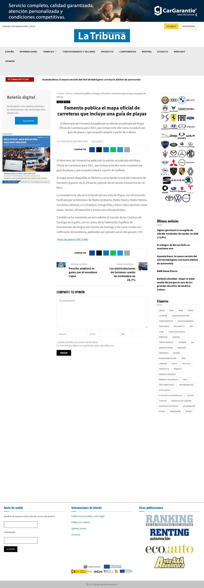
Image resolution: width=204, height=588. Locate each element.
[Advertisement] (102, 458)
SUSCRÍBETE (171, 26)
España (9, 52)
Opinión (10, 61)
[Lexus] (190, 147)
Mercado (179, 52)
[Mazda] (174, 156)
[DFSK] (190, 112)
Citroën (163, 315)
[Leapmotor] (182, 147)
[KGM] (182, 139)
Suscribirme (28, 120)
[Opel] (165, 174)
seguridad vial (186, 385)
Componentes (127, 52)
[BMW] (182, 103)
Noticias (69, 93)
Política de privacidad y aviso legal (87, 516)
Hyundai (182, 342)
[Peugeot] (174, 174)
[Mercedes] (182, 156)
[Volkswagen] (178, 201)
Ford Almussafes (177, 332)
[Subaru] (174, 192)
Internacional (29, 52)
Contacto (75, 534)
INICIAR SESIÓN (188, 26)
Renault (178, 369)
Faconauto (179, 326)
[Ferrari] (174, 121)
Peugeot (186, 363)
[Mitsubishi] (174, 165)
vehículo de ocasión (181, 401)
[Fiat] (182, 121)
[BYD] (190, 103)
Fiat (191, 326)
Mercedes (163, 353)
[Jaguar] (165, 139)
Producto (107, 52)
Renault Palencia (167, 374)
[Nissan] (182, 165)
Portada (60, 93)
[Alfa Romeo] (165, 103)
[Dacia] (182, 112)
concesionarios (185, 321)
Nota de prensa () (72, 239)
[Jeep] (173, 139)
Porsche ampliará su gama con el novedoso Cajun (83, 272)
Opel (183, 358)
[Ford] (190, 121)
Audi (171, 310)
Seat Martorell (166, 385)
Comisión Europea (180, 315)
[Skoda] (189, 183)
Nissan (176, 353)
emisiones (164, 326)
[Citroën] (165, 112)
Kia (192, 342)
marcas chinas (166, 347)
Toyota (163, 401)
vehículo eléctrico (168, 406)
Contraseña (9, 532)
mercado (182, 347)
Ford (161, 332)
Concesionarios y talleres (78, 52)
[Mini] (165, 165)
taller (190, 395)
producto (164, 369)
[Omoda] (190, 165)
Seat (185, 379)
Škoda (189, 411)
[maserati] (165, 156)
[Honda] (165, 130)
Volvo (162, 411)
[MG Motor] (190, 156)
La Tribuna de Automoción (72, 141)
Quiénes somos (78, 528)
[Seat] (167, 183)
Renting (147, 52)
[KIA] (190, 139)
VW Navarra (175, 411)
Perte (174, 363)
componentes (166, 321)
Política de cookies (80, 522)
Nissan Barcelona (167, 358)
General (66, 102)
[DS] (165, 121)
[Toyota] (169, 201)
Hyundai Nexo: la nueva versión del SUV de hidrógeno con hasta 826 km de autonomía (91, 79)
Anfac (162, 310)
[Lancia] (165, 147)
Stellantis (164, 390)
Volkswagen (189, 406)
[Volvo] (186, 201)
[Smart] (165, 192)
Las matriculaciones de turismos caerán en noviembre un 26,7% (122, 274)
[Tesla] (190, 192)
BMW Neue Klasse (167, 271)
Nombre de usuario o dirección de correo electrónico (29, 516)
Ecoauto (162, 52)
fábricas (163, 337)
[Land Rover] (174, 147)
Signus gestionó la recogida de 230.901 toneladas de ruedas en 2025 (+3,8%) (177, 233)
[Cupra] (174, 112)
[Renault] (190, 174)
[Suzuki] (182, 192)
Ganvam (176, 337)
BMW (180, 310)
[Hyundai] (174, 130)
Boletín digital (21, 97)
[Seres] (177, 183)
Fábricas (48, 52)
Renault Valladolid (168, 379)
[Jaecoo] (190, 130)
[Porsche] (182, 174)
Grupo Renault (166, 342)
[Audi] (174, 103)
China (190, 310)
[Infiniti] (182, 130)
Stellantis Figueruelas (170, 395)
